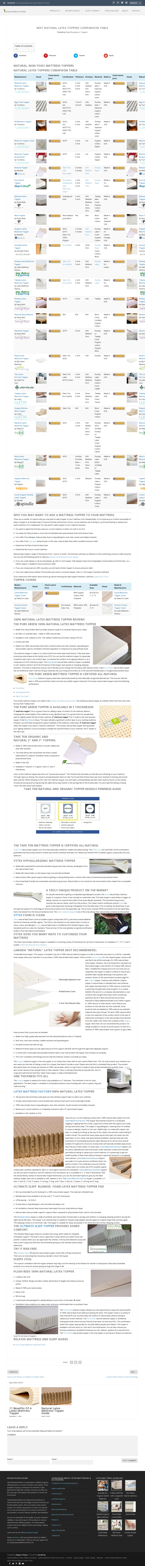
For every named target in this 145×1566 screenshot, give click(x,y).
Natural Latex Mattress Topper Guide (53, 1410)
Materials (55, 1504)
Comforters (56, 1494)
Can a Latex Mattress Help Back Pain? (31, 1345)
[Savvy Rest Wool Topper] (24, 321)
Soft (87, 168)
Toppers (84, 32)
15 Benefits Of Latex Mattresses (63, 1483)
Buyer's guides (57, 1489)
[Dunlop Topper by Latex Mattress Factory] (24, 274)
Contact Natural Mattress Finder (116, 1558)
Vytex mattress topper (66, 912)
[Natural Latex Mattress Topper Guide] (56, 1396)
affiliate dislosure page (29, 1532)
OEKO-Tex (96, 850)
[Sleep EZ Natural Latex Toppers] (24, 432)
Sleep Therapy (92, 11)
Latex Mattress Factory (32, 1091)
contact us (16, 1537)
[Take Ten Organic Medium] (41, 232)
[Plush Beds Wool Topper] (24, 222)
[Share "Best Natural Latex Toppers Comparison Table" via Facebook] (71, 1362)
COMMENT (11, 1435)
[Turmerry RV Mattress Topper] (41, 130)
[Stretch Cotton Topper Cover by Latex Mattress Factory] (37, 609)
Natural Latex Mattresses (61, 1515)
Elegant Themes (22, 1555)
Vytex (107, 894)
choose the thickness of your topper (63, 557)
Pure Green (108, 668)
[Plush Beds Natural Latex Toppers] (24, 206)
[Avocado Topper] (24, 254)
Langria (91, 980)
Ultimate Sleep (23, 1253)
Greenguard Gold (22, 692)
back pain (32, 541)
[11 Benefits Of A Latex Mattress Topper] (24, 1396)
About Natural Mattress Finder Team (20, 1561)
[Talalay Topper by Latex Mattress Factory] (24, 293)
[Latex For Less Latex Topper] (24, 387)
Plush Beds (91, 1318)
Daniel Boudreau (72, 32)
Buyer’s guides (72, 11)
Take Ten (17, 850)
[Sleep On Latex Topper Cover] (37, 596)
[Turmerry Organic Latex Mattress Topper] (24, 91)
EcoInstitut (20, 688)
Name (10, 1459)
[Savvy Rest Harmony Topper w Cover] (24, 337)
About (125, 11)
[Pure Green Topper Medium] (24, 186)
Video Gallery (112, 11)
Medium (88, 170)
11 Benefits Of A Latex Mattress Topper (20, 1410)
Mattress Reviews (58, 1509)
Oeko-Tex (66, 168)
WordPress (42, 1555)
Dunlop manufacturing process (62, 701)
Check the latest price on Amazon (33, 945)
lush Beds (68, 1310)
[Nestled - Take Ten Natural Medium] (24, 173)
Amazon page (96, 957)
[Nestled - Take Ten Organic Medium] (24, 237)
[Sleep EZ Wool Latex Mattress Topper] (24, 466)
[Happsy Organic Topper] (24, 488)
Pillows (54, 1520)
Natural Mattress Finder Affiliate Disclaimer (22, 1558)
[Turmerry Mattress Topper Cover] (24, 146)
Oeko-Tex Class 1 (22, 696)
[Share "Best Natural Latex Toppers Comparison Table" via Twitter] (76, 1362)
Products (55, 11)
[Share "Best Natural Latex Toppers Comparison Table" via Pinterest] (80, 1362)
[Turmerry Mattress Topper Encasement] (24, 162)
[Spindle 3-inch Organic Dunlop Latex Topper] (24, 504)
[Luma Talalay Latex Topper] (24, 403)
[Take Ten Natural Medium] (41, 171)
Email (54, 1459)
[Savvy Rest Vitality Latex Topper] (54, 280)
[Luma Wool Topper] (24, 417)
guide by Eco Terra (100, 576)
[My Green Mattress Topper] (24, 368)
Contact (136, 11)
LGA (64, 170)
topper (37, 1226)
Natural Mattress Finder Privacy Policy (51, 1558)
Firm (87, 173)
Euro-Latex (67, 173)
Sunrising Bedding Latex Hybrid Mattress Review (32, 3)
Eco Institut (67, 180)
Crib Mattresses (57, 1499)
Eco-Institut (67, 264)
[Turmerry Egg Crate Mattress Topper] (24, 108)
